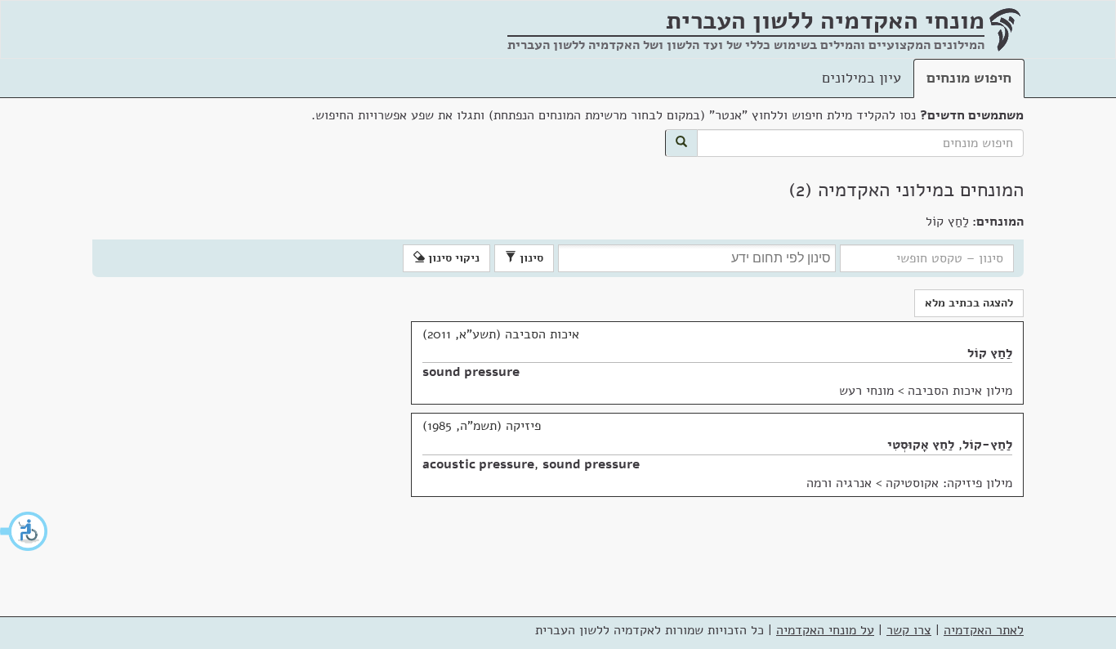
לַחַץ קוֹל (989, 353)
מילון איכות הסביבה (960, 391)
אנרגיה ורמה (839, 483)
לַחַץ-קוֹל (987, 445)
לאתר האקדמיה (984, 630)
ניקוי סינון (452, 258)
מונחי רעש (866, 391)
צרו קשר (908, 630)
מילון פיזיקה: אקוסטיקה (949, 483)
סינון (529, 258)
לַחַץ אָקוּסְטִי (920, 445)
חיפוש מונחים (968, 77)
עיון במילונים (861, 77)
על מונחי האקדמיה (825, 630)
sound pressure (471, 372)
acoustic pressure (478, 464)
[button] (24, 531)
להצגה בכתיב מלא (969, 303)
